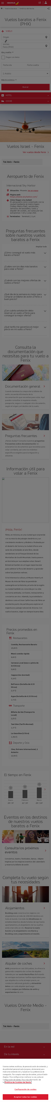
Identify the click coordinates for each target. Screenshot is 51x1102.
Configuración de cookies (25, 1089)
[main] (25, 1080)
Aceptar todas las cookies (25, 1097)
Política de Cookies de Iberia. (18, 1082)
